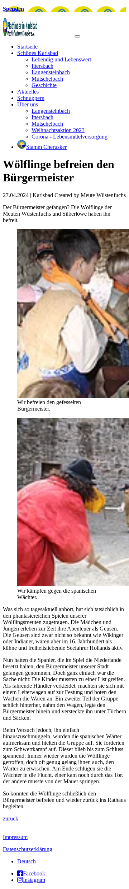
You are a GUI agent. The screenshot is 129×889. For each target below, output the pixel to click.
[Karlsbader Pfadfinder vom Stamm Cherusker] (39, 34)
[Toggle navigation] (77, 36)
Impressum (15, 837)
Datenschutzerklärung (27, 849)
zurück (10, 818)
